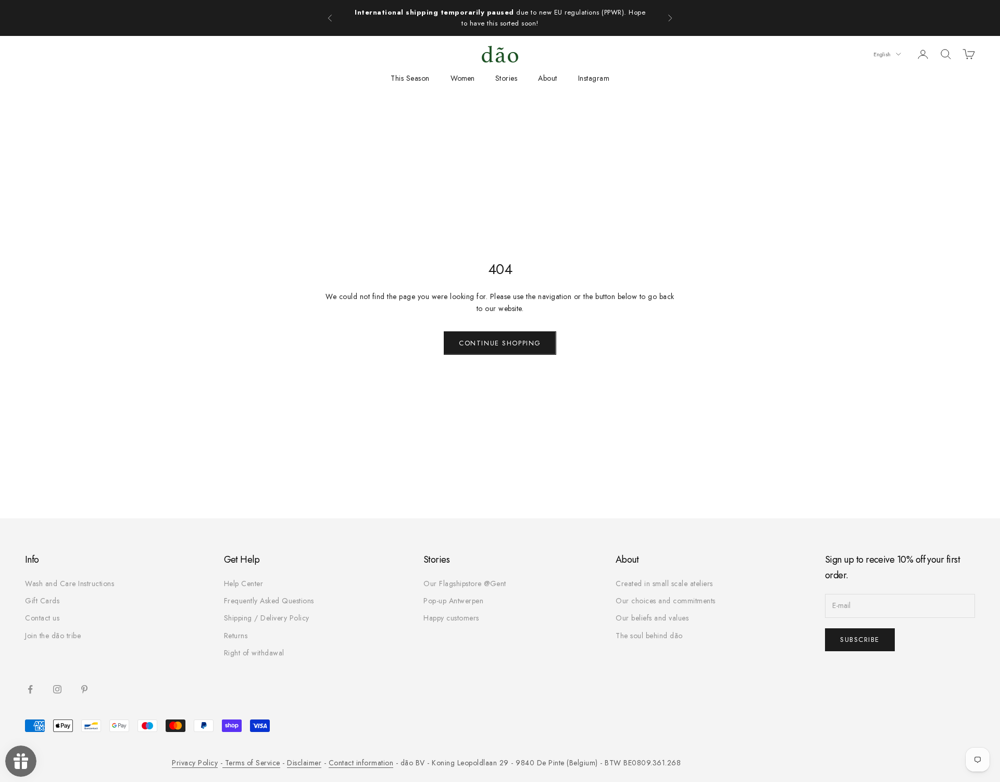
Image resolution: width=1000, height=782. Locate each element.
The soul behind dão (649, 635)
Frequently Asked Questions (269, 600)
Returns (236, 635)
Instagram (594, 78)
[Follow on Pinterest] (84, 689)
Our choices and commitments (666, 600)
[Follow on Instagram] (57, 689)
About (547, 78)
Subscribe (860, 639)
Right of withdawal (254, 653)
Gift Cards (42, 600)
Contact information (361, 763)
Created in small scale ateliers (664, 583)
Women (462, 78)
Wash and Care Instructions (69, 583)
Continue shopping (500, 343)
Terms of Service (251, 763)
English (882, 54)
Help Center (244, 583)
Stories (506, 78)
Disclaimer (304, 763)
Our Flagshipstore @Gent (464, 583)
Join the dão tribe (53, 635)
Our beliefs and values (652, 618)
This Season (410, 78)
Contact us (42, 618)
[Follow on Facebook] (30, 689)
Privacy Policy (195, 763)
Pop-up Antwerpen (453, 600)
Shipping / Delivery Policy (266, 618)
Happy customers (451, 618)
